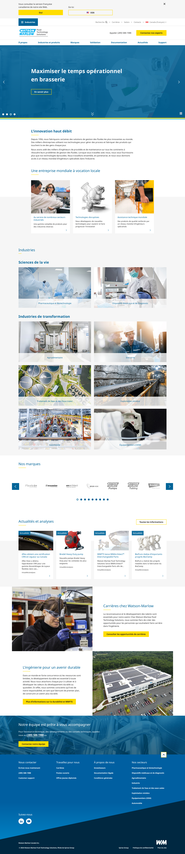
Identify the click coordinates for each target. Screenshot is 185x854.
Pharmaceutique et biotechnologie (147, 768)
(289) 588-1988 (35, 735)
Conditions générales (103, 778)
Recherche (100, 22)
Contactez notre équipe (33, 744)
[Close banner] (164, 4)
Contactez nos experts (151, 32)
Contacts (137, 22)
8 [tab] (103, 499)
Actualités (143, 42)
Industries (30, 22)
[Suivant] (180, 82)
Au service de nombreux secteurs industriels (49, 218)
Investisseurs (99, 768)
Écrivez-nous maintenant (29, 768)
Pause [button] (181, 113)
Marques (74, 42)
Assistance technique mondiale (132, 217)
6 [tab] (96, 499)
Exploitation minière (141, 793)
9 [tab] (107, 499)
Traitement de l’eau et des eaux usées (148, 788)
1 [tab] (3, 114)
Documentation (119, 42)
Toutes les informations (151, 522)
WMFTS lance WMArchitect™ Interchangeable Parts (110, 555)
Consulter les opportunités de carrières (126, 634)
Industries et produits (49, 42)
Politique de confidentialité (143, 848)
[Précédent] (5, 82)
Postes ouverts (62, 773)
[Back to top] (163, 754)
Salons (127, 22)
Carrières (116, 22)
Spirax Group (124, 848)
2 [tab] (6, 114)
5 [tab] (92, 499)
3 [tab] (10, 114)
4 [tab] (14, 114)
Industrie (136, 783)
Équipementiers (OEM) (141, 798)
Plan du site (162, 848)
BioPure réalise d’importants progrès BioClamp (148, 555)
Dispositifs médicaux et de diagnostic (148, 773)
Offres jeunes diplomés (66, 778)
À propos (22, 42)
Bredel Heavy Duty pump (71, 554)
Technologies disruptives (87, 217)
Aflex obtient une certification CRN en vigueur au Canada (36, 555)
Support (162, 42)
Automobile (137, 803)
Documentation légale (103, 773)
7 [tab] (99, 499)
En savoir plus (54, 295)
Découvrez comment (44, 91)
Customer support (26, 778)
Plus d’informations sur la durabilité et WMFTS (49, 701)
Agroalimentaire (139, 778)
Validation (95, 42)
